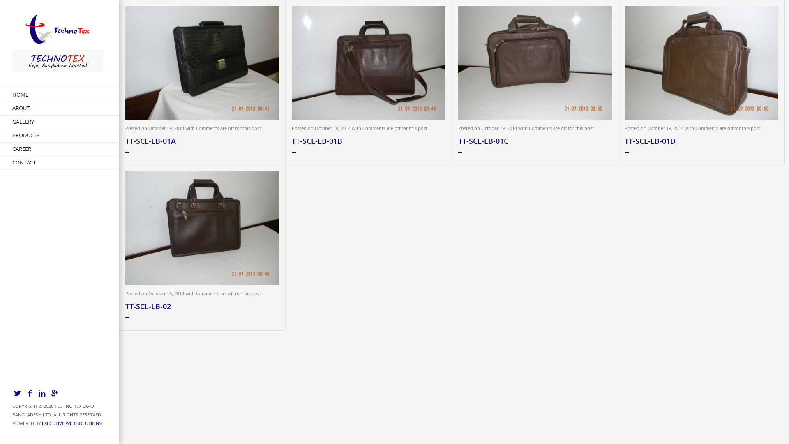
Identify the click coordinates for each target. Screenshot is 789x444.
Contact (24, 162)
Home (20, 94)
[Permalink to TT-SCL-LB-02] (202, 228)
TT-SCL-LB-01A (150, 141)
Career (21, 149)
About (21, 108)
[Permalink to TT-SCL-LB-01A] (202, 63)
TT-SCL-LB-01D (650, 141)
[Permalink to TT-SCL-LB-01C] (535, 63)
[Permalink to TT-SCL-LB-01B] (368, 63)
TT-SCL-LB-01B (317, 141)
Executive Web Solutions (72, 423)
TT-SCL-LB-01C (483, 141)
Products (25, 135)
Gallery (23, 121)
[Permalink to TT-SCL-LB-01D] (701, 63)
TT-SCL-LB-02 (148, 306)
